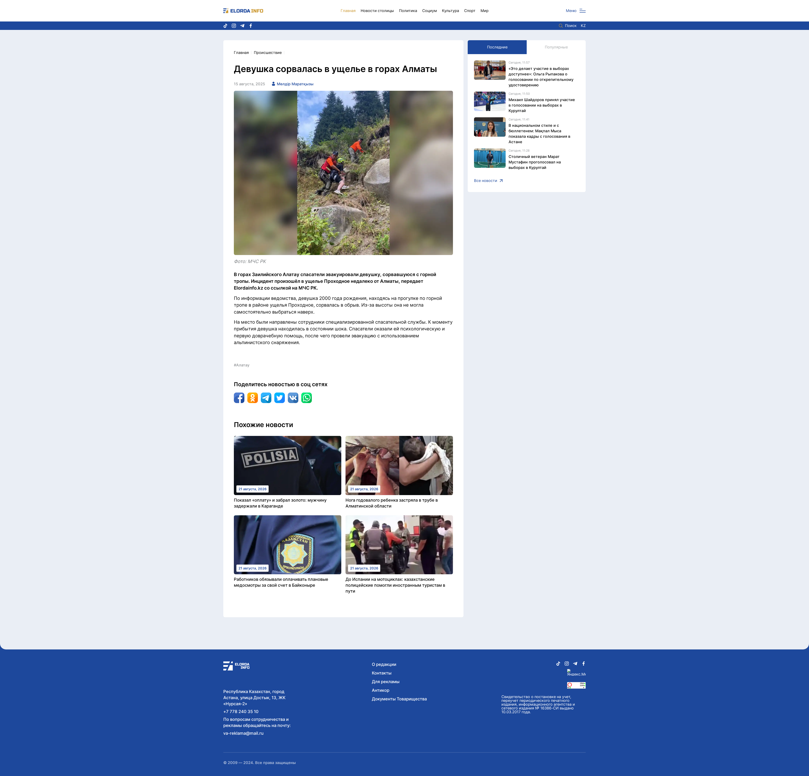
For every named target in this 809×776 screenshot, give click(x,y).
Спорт (469, 10)
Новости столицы (377, 10)
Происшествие (268, 52)
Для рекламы (385, 681)
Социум (429, 10)
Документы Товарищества (399, 698)
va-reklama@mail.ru (243, 733)
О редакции (384, 664)
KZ (583, 26)
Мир (485, 10)
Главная (348, 10)
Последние (497, 47)
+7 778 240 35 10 (241, 711)
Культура (450, 10)
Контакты (381, 673)
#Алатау (241, 365)
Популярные (556, 47)
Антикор (380, 690)
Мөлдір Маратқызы (295, 84)
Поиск (571, 26)
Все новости (485, 181)
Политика (408, 10)
